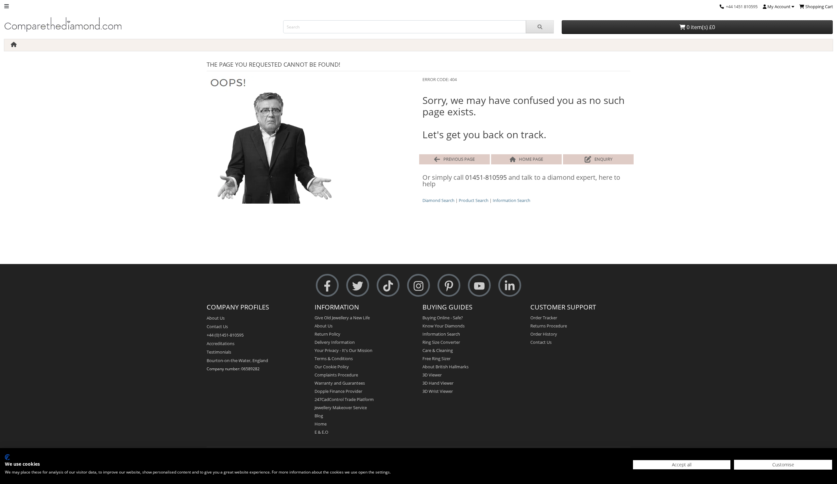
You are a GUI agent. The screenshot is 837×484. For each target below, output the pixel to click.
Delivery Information (335, 342)
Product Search (473, 200)
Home (321, 424)
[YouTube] (479, 285)
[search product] (540, 26)
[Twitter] (357, 285)
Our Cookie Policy (332, 367)
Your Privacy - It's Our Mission (343, 350)
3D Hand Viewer (437, 383)
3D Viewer (432, 375)
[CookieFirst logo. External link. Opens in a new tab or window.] (7, 457)
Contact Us (217, 326)
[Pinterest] (448, 285)
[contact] (722, 6)
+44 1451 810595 (742, 6)
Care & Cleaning (437, 350)
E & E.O (321, 432)
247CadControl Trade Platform (344, 399)
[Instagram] (418, 285)
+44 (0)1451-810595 (225, 335)
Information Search (511, 200)
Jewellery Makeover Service (341, 407)
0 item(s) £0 (700, 27)
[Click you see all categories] (6, 5)
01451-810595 (486, 177)
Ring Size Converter (441, 342)
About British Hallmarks (445, 367)
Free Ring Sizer (436, 358)
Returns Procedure (548, 326)
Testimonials (219, 352)
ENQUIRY (603, 159)
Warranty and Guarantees (340, 383)
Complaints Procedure (336, 375)
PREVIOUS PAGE (459, 159)
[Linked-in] (509, 285)
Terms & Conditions (334, 358)
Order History (543, 334)
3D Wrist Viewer (437, 391)
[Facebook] (327, 285)
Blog (319, 416)
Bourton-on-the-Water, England (237, 360)
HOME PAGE (531, 159)
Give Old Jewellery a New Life (342, 318)
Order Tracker (543, 318)
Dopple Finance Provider (338, 391)
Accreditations (220, 343)
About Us (216, 318)
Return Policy (327, 334)
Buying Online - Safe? (442, 318)
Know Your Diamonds (443, 326)
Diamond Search (438, 200)
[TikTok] (388, 285)
